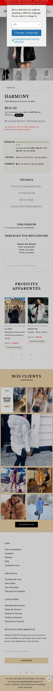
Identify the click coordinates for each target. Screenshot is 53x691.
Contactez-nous (12, 565)
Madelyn (32, 329)
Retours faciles (37, 121)
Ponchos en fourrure (14, 621)
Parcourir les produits (15, 591)
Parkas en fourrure (13, 613)
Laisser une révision (26, 244)
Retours (8, 557)
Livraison (9, 553)
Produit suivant (45, 88)
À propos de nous (13, 579)
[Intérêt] (26, 673)
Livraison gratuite (16, 121)
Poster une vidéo (26, 250)
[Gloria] (15, 310)
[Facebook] (20, 673)
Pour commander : (13, 549)
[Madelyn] (38, 310)
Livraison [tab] (26, 193)
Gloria (8, 329)
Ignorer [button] (49, 678)
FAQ (7, 561)
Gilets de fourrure (13, 609)
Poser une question (26, 247)
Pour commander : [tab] (26, 186)
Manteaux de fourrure (15, 326)
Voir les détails (29, 151)
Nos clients (10, 583)
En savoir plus (26, 524)
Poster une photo (26, 253)
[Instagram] (32, 673)
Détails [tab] (26, 180)
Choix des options (14, 347)
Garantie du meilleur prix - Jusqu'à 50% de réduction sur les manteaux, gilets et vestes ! (26, 3)
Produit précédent (40, 88)
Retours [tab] (26, 200)
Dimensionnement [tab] (27, 206)
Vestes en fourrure (13, 617)
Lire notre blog (11, 587)
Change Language (26, 32)
